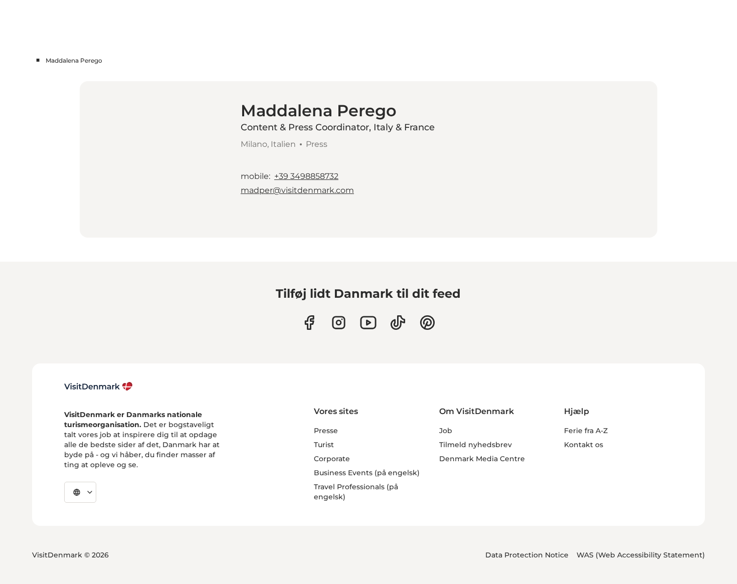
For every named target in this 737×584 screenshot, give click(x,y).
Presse (326, 430)
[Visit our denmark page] (309, 322)
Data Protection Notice (527, 554)
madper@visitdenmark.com (297, 190)
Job (445, 430)
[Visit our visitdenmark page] (368, 322)
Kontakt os (583, 444)
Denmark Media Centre (482, 458)
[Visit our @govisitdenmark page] (398, 322)
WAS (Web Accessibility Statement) (641, 554)
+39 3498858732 (306, 176)
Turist (324, 444)
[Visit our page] (338, 322)
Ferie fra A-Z (586, 430)
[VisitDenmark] (98, 386)
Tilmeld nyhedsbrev (475, 444)
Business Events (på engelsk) (367, 472)
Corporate (332, 458)
